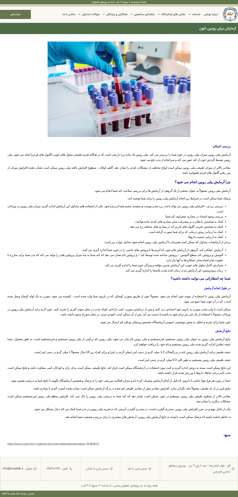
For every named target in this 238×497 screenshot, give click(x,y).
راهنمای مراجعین (144, 14)
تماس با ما (69, 14)
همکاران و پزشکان (116, 14)
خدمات (196, 14)
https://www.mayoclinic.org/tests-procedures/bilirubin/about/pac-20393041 (53, 444)
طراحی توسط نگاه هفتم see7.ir (18, 494)
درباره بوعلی (211, 14)
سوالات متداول (91, 14)
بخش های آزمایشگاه (173, 14)
